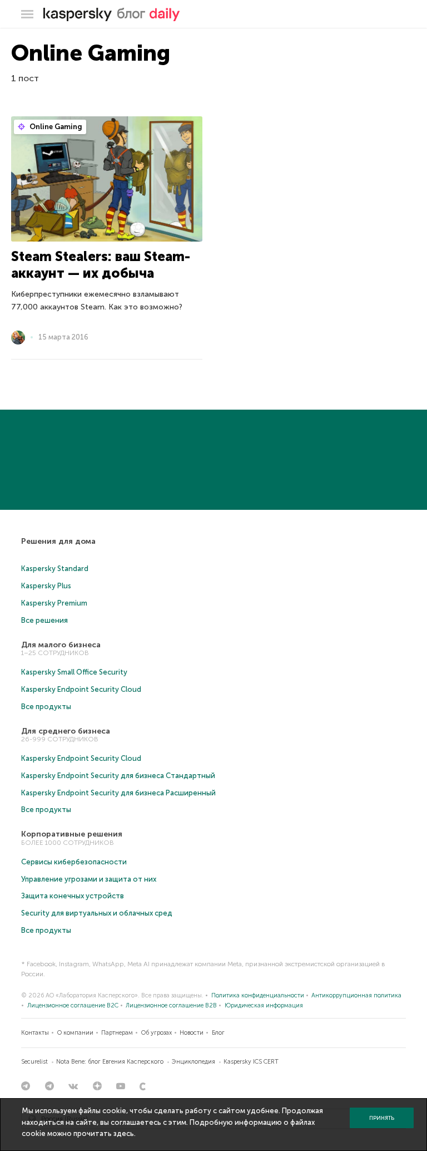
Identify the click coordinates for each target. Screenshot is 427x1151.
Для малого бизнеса (61, 645)
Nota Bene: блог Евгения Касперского (109, 1061)
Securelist (34, 1061)
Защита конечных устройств (72, 896)
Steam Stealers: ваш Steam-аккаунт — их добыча (100, 264)
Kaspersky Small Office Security (74, 672)
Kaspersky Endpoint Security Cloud (81, 689)
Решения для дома (58, 541)
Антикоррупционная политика (356, 995)
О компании (75, 1032)
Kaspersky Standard (54, 568)
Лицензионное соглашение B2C (72, 1005)
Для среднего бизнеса (65, 731)
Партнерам (117, 1032)
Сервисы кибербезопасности (74, 862)
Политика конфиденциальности (257, 995)
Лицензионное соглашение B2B (171, 1005)
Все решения (44, 620)
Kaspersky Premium (54, 603)
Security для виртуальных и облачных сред (96, 913)
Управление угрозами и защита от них (88, 879)
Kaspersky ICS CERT (251, 1061)
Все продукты (46, 706)
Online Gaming (55, 126)
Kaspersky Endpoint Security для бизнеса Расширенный (118, 793)
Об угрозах (156, 1032)
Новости (191, 1032)
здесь (123, 1133)
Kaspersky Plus (46, 586)
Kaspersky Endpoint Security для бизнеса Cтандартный (118, 775)
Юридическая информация (264, 1005)
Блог (218, 1032)
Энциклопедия (193, 1061)
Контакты (35, 1032)
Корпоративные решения (71, 834)
